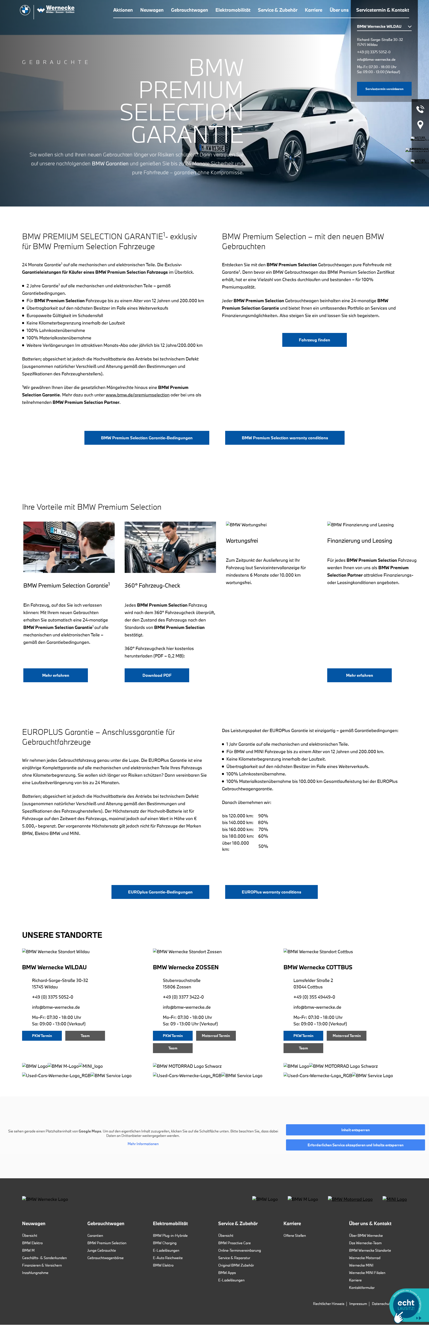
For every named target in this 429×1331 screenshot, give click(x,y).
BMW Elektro (32, 1243)
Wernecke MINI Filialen (367, 1272)
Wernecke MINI (361, 1265)
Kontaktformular (362, 1287)
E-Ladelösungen (166, 1250)
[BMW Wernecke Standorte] (420, 124)
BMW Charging (165, 1243)
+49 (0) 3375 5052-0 (374, 52)
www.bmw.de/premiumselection (138, 395)
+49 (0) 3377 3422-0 (183, 997)
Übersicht (29, 1235)
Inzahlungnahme (35, 1272)
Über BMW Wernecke (366, 1235)
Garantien (95, 1235)
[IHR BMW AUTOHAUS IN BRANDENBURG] (47, 12)
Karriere (355, 1280)
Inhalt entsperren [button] (355, 1129)
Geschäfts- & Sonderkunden (44, 1257)
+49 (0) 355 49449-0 (314, 997)
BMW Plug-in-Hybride (170, 1235)
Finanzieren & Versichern (42, 1265)
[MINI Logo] (395, 1199)
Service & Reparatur (234, 1257)
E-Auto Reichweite (168, 1257)
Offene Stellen (295, 1235)
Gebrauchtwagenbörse (105, 1257)
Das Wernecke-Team (365, 1243)
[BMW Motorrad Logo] (350, 1199)
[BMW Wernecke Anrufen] (420, 109)
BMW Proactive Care (234, 1243)
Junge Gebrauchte (101, 1250)
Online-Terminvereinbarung (239, 1250)
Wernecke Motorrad (364, 1257)
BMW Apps (227, 1272)
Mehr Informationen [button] (143, 1144)
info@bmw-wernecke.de (376, 59)
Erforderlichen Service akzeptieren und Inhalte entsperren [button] (355, 1145)
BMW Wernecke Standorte (370, 1250)
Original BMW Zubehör (236, 1265)
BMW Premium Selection (106, 1243)
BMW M (28, 1250)
